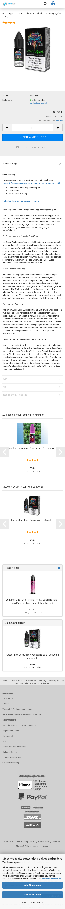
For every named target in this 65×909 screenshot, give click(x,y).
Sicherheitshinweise (11, 757)
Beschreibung (9, 163)
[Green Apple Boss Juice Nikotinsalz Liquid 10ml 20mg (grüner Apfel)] (32, 49)
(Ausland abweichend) (38, 103)
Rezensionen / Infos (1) (14, 394)
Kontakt (5, 703)
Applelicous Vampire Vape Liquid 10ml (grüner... (32, 448)
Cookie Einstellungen (11, 762)
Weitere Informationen (32, 902)
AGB (4, 741)
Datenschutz (8, 736)
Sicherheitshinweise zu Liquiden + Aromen (21, 201)
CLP (4, 378)
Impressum (7, 698)
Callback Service (9, 752)
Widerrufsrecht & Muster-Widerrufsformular (21, 714)
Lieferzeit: (7, 100)
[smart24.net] (8, 4)
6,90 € (32, 664)
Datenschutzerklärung (51, 879)
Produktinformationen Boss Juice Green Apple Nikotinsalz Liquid (31, 183)
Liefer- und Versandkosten (14, 746)
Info (4, 386)
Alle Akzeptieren (32, 885)
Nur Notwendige (32, 894)
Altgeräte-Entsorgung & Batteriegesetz (19, 725)
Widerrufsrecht (9, 720)
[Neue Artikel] (59, 568)
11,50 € (32, 609)
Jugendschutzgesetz (11, 730)
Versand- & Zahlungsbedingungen (17, 709)
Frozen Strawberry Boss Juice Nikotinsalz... (32, 520)
